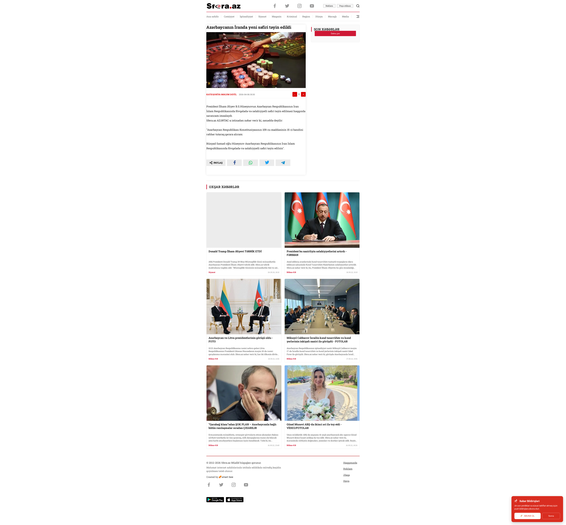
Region (306, 16)
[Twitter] (287, 5)
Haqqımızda (350, 462)
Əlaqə (346, 475)
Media (345, 16)
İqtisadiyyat (246, 16)
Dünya (319, 16)
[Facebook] (274, 5)
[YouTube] (311, 5)
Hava (346, 481)
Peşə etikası (345, 5)
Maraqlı (332, 16)
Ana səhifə (212, 16)
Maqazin (277, 16)
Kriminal (292, 16)
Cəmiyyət (229, 16)
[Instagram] (299, 5)
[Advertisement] (335, 51)
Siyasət (262, 16)
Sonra (551, 516)
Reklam (329, 5)
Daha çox (335, 33)
